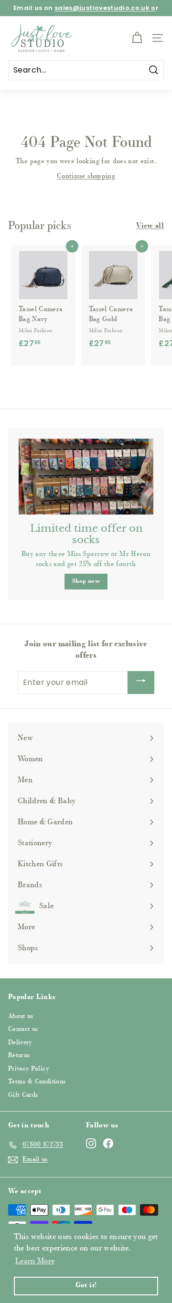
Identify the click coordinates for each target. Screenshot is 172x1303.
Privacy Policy (28, 1069)
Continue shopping (86, 176)
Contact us (23, 1029)
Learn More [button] (35, 1261)
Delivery (20, 1043)
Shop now (86, 581)
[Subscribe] (141, 682)
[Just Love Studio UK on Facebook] (108, 1143)
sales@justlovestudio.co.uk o (105, 7)
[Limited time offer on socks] (86, 477)
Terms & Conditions (36, 1082)
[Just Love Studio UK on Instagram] (91, 1143)
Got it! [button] (86, 1285)
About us (20, 1016)
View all (150, 226)
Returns (19, 1055)
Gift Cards (23, 1095)
